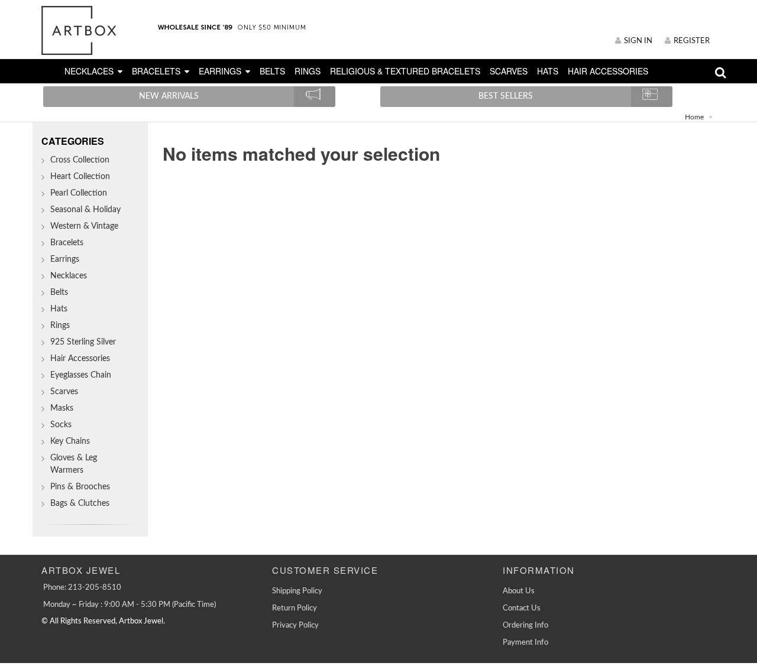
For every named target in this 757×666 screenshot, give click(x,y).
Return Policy (294, 608)
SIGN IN (638, 41)
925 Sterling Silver (83, 342)
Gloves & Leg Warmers (73, 464)
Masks (61, 408)
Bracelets (66, 243)
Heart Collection (80, 177)
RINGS (308, 71)
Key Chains (70, 441)
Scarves (64, 392)
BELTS (272, 71)
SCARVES (509, 71)
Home (694, 117)
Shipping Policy (297, 591)
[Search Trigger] (720, 75)
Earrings (64, 259)
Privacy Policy (295, 625)
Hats (58, 309)
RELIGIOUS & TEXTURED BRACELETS (405, 71)
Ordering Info (525, 625)
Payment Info (525, 642)
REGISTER (692, 41)
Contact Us (522, 608)
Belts (59, 292)
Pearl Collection (78, 193)
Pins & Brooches (80, 487)
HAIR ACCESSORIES (608, 71)
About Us (519, 591)
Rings (60, 325)
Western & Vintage (84, 226)
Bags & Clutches (79, 503)
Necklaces (68, 276)
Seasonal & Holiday (85, 210)
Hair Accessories (80, 359)
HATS (547, 71)
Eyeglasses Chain (80, 375)
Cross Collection (79, 160)
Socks (61, 425)
